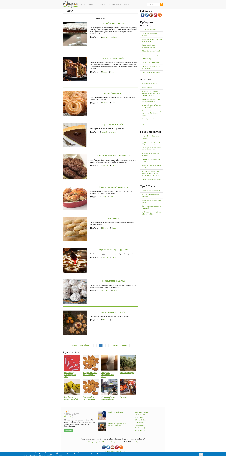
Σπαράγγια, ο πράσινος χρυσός (151, 179)
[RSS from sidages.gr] (160, 15)
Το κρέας (123, 397)
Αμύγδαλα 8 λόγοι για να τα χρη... (90, 374)
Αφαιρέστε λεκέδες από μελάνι (151, 190)
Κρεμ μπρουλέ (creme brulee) (151, 72)
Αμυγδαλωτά (113, 218)
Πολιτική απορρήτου (115, 442)
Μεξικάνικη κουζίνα (141, 428)
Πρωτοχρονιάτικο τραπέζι (149, 83)
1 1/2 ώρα (105, 37)
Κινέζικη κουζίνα (140, 425)
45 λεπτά (105, 103)
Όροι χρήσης (93, 442)
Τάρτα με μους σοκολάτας (113, 124)
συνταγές (135, 442)
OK (201, 454)
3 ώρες (103, 196)
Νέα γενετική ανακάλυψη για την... (70, 375)
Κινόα (143, 125)
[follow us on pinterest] (151, 15)
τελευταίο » (124, 345)
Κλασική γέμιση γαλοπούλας (150, 62)
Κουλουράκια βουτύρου (113, 93)
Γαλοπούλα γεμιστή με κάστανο (113, 187)
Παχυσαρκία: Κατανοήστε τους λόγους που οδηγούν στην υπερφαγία (151, 113)
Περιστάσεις (116, 4)
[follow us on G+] (155, 15)
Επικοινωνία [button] (68, 430)
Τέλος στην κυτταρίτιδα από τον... (107, 375)
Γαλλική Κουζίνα (140, 415)
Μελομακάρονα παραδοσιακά (151, 51)
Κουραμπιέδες (146, 59)
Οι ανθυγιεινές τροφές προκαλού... (72, 398)
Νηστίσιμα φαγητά (147, 87)
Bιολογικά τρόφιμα (127, 373)
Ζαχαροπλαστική (103, 4)
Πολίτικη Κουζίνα (140, 430)
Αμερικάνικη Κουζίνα (141, 412)
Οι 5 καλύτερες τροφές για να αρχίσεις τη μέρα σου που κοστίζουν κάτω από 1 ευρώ (151, 173)
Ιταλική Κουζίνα (139, 422)
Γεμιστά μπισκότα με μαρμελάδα (113, 249)
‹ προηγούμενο (84, 345)
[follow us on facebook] (143, 15)
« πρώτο (74, 345)
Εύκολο (114, 37)
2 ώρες (104, 72)
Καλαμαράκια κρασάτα (149, 29)
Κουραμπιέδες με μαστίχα (113, 281)
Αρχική (83, 4)
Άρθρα (126, 4)
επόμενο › (116, 345)
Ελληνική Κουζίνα (140, 420)
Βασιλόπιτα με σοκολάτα (114, 23)
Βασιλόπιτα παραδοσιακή (150, 55)
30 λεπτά (105, 165)
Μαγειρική (91, 4)
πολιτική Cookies (103, 442)
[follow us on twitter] (147, 15)
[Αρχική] (71, 4)
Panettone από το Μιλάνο (113, 58)
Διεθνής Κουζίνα (140, 417)
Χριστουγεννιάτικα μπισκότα (113, 312)
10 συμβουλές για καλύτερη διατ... (108, 398)
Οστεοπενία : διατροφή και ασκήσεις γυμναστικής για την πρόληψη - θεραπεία (151, 93)
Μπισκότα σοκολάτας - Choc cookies (113, 156)
